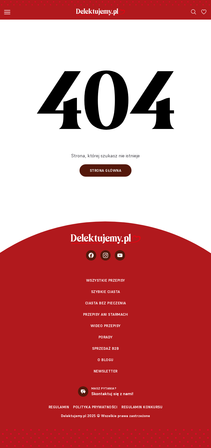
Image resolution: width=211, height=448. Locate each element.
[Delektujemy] (100, 11)
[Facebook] (91, 255)
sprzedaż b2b (105, 348)
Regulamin (59, 407)
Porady (106, 337)
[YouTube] (120, 255)
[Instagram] (105, 255)
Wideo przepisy (106, 325)
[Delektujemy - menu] (7, 11)
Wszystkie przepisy (105, 280)
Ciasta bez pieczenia (105, 303)
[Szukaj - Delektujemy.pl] (193, 12)
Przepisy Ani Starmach (105, 314)
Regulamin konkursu (141, 407)
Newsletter (106, 371)
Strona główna (105, 170)
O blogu (105, 359)
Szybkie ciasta (105, 291)
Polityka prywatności (95, 407)
